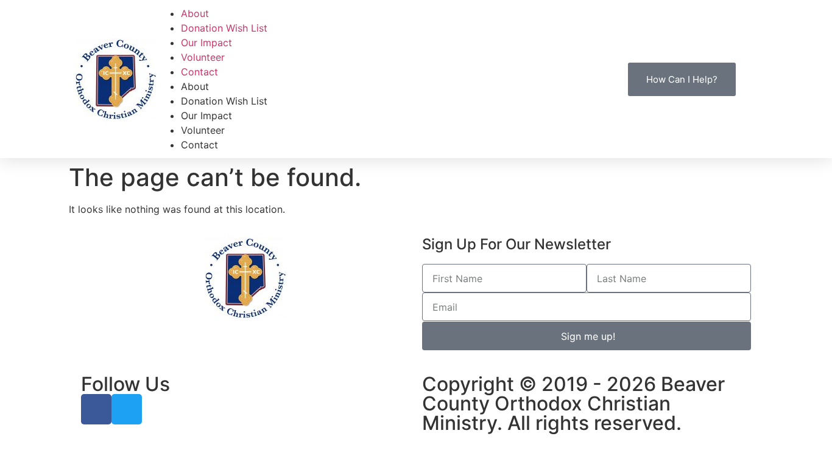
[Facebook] (96, 409)
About (195, 13)
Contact (199, 72)
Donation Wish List (224, 28)
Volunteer (203, 57)
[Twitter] (126, 409)
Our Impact (206, 42)
